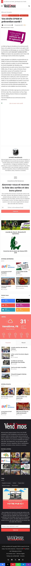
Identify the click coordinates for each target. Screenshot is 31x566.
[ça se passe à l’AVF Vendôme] (8, 266)
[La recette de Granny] (23, 281)
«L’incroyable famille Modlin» (21, 272)
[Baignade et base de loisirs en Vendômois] (5, 455)
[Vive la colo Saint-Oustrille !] (8, 281)
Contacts (22, 556)
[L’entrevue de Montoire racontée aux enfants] (15, 466)
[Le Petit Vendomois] (10, 6)
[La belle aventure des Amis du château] (6, 349)
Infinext (20, 551)
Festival (14, 483)
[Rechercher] (29, 6)
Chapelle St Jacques (6, 483)
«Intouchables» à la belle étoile (21, 397)
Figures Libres (21, 483)
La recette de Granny (22, 286)
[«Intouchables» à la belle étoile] (23, 391)
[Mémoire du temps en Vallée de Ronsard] (23, 406)
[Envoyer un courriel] (12, 25)
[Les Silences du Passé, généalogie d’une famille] (6, 363)
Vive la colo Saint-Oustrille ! (6, 287)
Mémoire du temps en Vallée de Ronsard (22, 412)
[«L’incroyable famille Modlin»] (23, 266)
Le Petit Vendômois (8, 25)
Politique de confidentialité (13, 556)
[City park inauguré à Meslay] (6, 376)
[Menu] (2, 6)
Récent (23, 342)
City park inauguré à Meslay (18, 374)
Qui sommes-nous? (10, 553)
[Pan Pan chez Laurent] (8, 391)
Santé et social (24, 15)
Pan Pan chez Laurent (7, 396)
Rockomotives (15, 485)
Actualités (9, 12)
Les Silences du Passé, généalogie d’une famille (18, 361)
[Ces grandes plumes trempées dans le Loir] (5, 472)
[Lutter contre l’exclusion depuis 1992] (6, 356)
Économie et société (14, 15)
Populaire (8, 342)
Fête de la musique (6, 485)
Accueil (4, 12)
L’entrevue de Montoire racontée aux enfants (14, 1)
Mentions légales (21, 553)
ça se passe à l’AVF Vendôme (6, 272)
